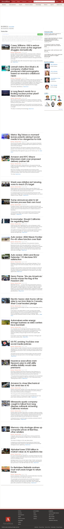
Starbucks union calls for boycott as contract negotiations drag (52, 34)
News (35, 513)
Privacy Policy (41, 527)
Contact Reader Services (54, 513)
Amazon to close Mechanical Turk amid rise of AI (25, 384)
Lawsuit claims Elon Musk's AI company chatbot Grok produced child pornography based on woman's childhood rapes (25, 71)
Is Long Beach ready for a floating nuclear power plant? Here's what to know (25, 93)
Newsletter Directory (53, 520)
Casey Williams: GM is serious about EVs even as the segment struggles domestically (26, 47)
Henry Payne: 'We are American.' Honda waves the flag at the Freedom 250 (27, 278)
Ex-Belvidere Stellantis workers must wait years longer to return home (26, 469)
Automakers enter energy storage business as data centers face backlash (26, 322)
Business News (18, 52)
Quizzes (35, 518)
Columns (35, 516)
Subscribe (40, 34)
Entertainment (12, 4)
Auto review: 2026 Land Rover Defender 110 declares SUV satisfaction (25, 257)
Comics (35, 514)
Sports (52, 4)
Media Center (51, 518)
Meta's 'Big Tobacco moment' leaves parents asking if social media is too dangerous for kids (26, 137)
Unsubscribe (53, 527)
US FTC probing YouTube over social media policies (25, 342)
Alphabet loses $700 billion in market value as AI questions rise (26, 450)
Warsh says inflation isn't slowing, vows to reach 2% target (26, 183)
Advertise (36, 527)
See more (61, 109)
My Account (51, 514)
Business (4, 4)
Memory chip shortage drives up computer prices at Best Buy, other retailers (26, 429)
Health (20, 4)
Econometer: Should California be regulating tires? (25, 220)
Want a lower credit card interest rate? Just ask (53, 50)
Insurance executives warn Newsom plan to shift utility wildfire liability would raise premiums (24, 364)
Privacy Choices (59, 527)
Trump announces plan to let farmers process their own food (26, 201)
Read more (15, 62)
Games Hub (59, 4)
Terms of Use (47, 527)
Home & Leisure (29, 4)
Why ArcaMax (51, 516)
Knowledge (38, 4)
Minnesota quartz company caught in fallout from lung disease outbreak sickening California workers (24, 405)
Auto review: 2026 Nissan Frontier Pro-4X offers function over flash (26, 238)
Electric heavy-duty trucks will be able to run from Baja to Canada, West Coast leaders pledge (27, 301)
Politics (45, 4)
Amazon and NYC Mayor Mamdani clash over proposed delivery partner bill (26, 159)
